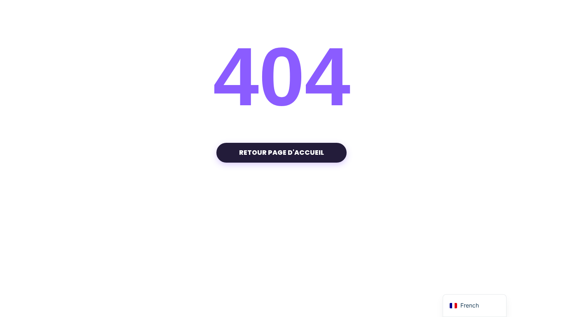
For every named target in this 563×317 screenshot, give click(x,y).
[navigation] (475, 305)
